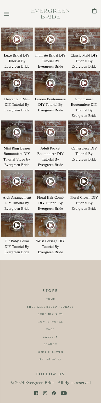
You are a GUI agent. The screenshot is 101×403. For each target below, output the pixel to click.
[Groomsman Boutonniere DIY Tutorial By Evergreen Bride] (84, 83)
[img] (36, 393)
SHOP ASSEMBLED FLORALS (50, 306)
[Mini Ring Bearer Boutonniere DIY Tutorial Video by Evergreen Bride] (17, 132)
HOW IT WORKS (50, 321)
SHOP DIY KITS (50, 314)
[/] (50, 13)
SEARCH (50, 344)
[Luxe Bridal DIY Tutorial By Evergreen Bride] (17, 39)
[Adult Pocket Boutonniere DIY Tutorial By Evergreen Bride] (50, 132)
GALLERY (50, 336)
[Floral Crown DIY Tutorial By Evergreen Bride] (84, 182)
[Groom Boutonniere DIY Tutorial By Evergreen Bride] (50, 83)
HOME (50, 299)
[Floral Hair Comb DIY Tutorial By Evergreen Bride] (50, 182)
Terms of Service (51, 351)
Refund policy (50, 359)
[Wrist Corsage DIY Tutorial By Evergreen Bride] (50, 225)
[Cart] (94, 11)
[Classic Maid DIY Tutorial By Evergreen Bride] (84, 39)
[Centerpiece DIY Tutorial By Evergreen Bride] (84, 132)
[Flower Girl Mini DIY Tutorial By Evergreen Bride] (17, 83)
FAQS (50, 329)
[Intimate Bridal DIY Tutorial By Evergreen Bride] (50, 39)
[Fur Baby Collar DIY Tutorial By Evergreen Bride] (17, 225)
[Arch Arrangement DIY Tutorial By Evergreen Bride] (17, 182)
